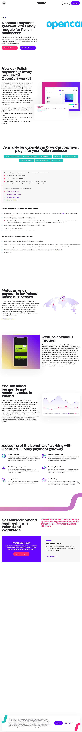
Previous (5, 274)
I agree (58, 723)
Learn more (68, 723)
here (62, 213)
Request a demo (50, 559)
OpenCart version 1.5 (13, 191)
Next (77, 274)
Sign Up (75, 3)
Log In (66, 3)
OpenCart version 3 (12, 200)
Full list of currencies (8, 321)
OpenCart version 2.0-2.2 (14, 194)
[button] (4, 3)
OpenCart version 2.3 (13, 197)
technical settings (57, 247)
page (12, 215)
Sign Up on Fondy (8, 47)
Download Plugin (27, 47)
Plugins (4, 17)
